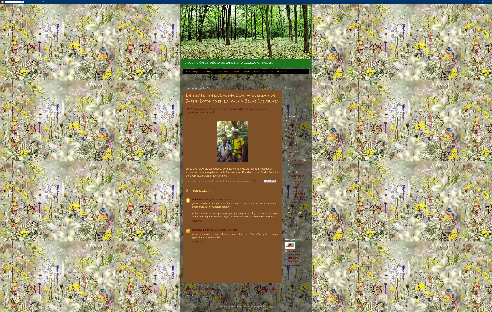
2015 (291, 156)
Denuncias (281, 71)
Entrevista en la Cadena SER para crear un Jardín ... (297, 181)
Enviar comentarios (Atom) (214, 295)
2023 (291, 120)
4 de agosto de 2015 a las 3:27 (219, 199)
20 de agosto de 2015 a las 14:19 (220, 230)
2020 (291, 134)
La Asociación (208, 71)
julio (293, 172)
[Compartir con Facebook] (272, 181)
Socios (256, 71)
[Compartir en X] (270, 181)
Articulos (235, 71)
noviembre (297, 160)
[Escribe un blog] (267, 181)
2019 (291, 138)
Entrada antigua (268, 288)
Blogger (268, 306)
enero (294, 212)
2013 (291, 222)
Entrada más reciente (201, 288)
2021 (291, 129)
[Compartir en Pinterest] (274, 181)
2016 (291, 151)
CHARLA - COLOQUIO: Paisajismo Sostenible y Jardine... (298, 197)
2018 (291, 143)
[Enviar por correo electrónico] (265, 181)
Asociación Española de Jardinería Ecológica (294, 256)
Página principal (192, 71)
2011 (291, 231)
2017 (291, 147)
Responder (197, 220)
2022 (291, 124)
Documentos (223, 71)
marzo (295, 208)
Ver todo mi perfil (293, 265)
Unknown (197, 199)
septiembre (297, 164)
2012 (291, 227)
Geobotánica (268, 71)
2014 (291, 218)
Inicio (236, 288)
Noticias (246, 71)
